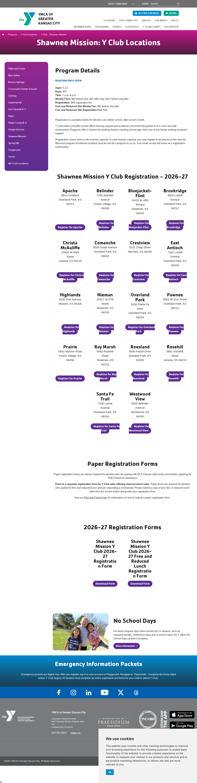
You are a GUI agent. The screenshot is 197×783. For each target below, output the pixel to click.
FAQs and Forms (16, 68)
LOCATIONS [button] (109, 20)
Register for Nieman (106, 329)
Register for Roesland (141, 376)
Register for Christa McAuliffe (71, 277)
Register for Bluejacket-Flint (139, 225)
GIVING (173, 13)
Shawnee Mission (17, 136)
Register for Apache (70, 227)
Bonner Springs (16, 82)
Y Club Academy (29, 34)
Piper (11, 116)
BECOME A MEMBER (148, 13)
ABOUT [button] (175, 20)
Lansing (12, 95)
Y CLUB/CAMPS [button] (152, 27)
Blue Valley (14, 75)
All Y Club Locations (18, 163)
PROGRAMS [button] (102, 27)
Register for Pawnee (176, 329)
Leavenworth (15, 102)
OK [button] (109, 772)
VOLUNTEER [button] (171, 27)
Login (145, 3)
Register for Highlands (70, 329)
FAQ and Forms (92, 497)
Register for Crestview (141, 277)
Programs (12, 34)
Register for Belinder (106, 225)
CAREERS (146, 20)
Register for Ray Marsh (106, 376)
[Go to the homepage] (24, 716)
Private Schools (16, 129)
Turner (11, 156)
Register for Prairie (70, 378)
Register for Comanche (105, 277)
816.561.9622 (59, 732)
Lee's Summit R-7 (17, 109)
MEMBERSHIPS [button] (82, 27)
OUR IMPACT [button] (161, 20)
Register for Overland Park (141, 329)
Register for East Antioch (176, 277)
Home (3, 34)
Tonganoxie (14, 149)
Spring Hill (13, 143)
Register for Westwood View (139, 428)
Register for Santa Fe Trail (106, 428)
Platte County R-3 (17, 122)
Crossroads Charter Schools (22, 89)
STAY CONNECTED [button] (128, 20)
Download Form (105, 583)
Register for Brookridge (175, 225)
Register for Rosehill (176, 376)
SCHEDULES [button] (132, 27)
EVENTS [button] (117, 27)
